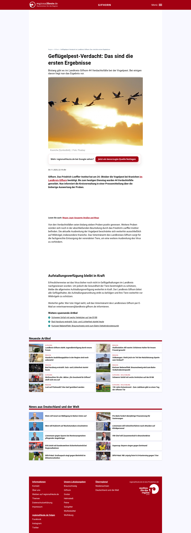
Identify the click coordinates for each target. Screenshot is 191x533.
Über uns (36, 490)
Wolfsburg (68, 515)
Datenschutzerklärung (42, 502)
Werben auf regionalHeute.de (45, 494)
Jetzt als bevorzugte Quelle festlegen (117, 159)
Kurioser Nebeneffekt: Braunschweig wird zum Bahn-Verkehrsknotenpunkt (85, 326)
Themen (36, 498)
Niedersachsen (102, 486)
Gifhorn (56, 49)
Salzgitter (68, 507)
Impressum (37, 507)
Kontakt (35, 486)
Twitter (35, 527)
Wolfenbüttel (70, 511)
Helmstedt (68, 498)
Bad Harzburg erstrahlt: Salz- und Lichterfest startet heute (77, 321)
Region (50, 49)
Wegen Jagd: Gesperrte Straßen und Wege (80, 218)
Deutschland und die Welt (107, 490)
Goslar (67, 494)
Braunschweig (70, 486)
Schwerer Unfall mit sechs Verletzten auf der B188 (74, 317)
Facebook (36, 519)
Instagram (37, 523)
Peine (66, 502)
